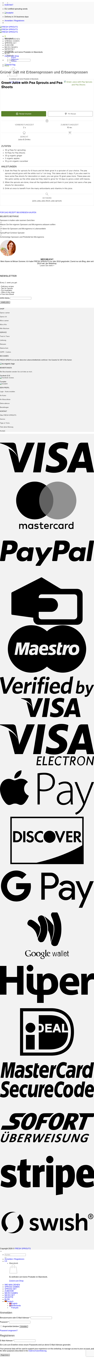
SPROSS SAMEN (12, 1287)
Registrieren (5, 1355)
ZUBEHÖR (9, 1291)
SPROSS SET (11, 1289)
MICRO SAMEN (11, 1293)
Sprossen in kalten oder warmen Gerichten (17, 220)
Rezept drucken (25, 114)
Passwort (4, 1322)
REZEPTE (9, 51)
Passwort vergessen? (9, 1331)
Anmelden (23, 1326)
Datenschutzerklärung (37, 1351)
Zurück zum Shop (16, 1281)
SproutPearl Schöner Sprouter (12, 233)
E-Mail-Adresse (7, 1341)
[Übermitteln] (10, 62)
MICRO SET (10, 49)
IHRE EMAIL (5, 298)
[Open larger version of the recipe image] (78, 94)
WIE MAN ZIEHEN (12, 39)
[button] (14, 21)
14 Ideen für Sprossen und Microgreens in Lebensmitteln (23, 229)
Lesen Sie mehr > (47, 266)
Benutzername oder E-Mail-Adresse (15, 1318)
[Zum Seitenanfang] (1, 1251)
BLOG (7, 53)
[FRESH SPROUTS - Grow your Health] (9, 29)
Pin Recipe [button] (72, 114)
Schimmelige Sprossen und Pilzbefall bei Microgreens (22, 237)
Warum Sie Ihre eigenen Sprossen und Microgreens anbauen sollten (27, 224)
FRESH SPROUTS (23, 1249)
